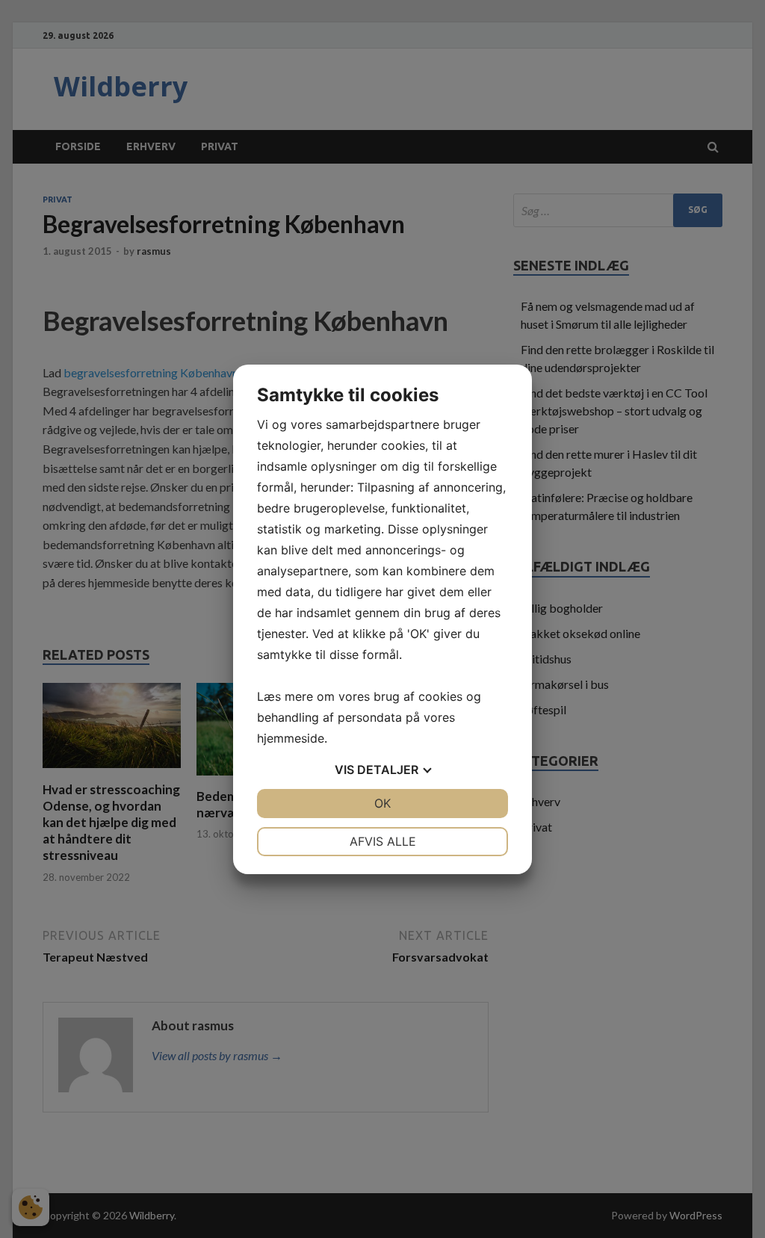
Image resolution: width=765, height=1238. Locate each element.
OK (382, 803)
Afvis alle (383, 841)
